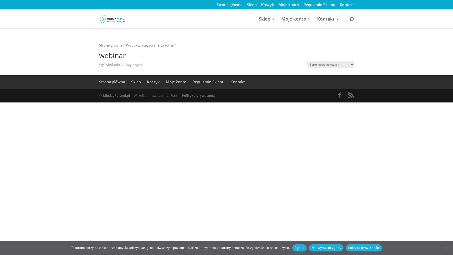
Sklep (252, 5)
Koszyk (267, 5)
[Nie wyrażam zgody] (447, 248)
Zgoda (299, 248)
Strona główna (230, 5)
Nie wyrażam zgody (326, 248)
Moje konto (288, 5)
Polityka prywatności (199, 95)
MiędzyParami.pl (116, 95)
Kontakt (347, 5)
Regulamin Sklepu (319, 5)
